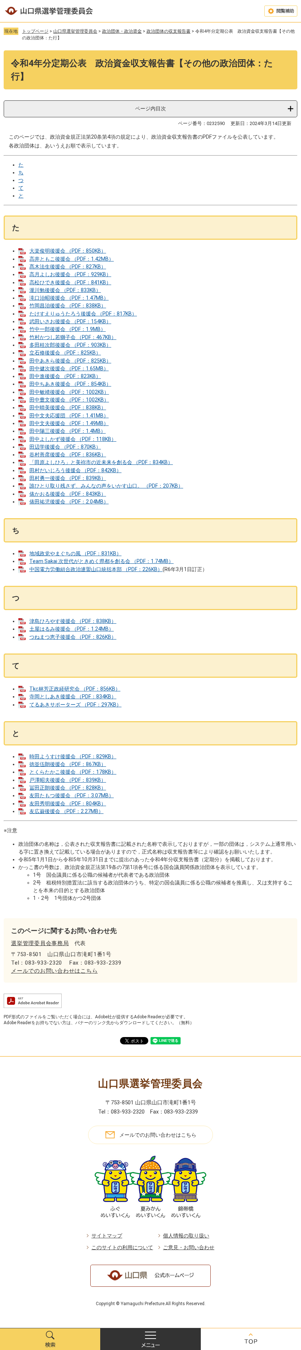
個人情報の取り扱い (186, 1236)
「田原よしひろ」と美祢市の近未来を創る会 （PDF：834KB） (101, 462)
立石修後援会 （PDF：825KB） (65, 353)
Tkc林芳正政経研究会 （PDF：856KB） (74, 689)
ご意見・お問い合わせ (188, 1247)
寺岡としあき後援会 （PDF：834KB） (72, 696)
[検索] (50, 1339)
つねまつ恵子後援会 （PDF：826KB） (72, 637)
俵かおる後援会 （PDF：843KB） (67, 494)
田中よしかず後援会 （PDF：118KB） (72, 439)
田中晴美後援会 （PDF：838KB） (67, 407)
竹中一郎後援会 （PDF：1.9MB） (67, 329)
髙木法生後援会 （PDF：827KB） (67, 267)
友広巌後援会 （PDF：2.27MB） (66, 811)
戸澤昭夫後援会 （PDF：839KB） (67, 780)
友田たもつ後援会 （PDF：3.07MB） (71, 795)
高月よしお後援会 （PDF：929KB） (70, 274)
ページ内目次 (150, 108)
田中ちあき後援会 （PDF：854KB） (70, 384)
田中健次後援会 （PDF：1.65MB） (69, 368)
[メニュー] (150, 1339)
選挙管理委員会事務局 (40, 943)
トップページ (35, 31)
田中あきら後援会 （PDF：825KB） (70, 361)
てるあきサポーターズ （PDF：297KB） (75, 705)
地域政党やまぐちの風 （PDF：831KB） (75, 553)
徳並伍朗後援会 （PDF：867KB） (67, 764)
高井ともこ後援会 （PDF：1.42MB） (71, 259)
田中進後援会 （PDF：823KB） (65, 376)
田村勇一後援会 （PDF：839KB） (67, 478)
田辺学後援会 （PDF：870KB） (65, 447)
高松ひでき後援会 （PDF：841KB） (70, 282)
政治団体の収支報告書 (168, 31)
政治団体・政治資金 (122, 31)
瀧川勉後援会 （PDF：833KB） (65, 290)
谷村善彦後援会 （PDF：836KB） (67, 454)
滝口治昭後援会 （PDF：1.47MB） (69, 298)
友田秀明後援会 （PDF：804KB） (67, 803)
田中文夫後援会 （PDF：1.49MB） (69, 423)
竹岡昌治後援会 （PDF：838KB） (67, 306)
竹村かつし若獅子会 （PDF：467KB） (72, 337)
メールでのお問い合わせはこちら (54, 971)
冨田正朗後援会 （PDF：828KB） (67, 788)
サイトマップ (106, 1236)
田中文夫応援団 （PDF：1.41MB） (69, 415)
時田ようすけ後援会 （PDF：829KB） (72, 756)
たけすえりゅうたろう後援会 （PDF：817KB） (83, 314)
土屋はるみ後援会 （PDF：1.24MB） (71, 629)
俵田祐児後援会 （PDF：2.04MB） (69, 502)
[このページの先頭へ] (251, 1339)
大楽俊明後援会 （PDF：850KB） (67, 251)
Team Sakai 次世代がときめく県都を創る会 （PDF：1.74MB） (101, 561)
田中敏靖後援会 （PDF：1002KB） (69, 392)
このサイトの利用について (122, 1247)
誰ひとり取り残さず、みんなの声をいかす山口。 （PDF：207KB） (106, 486)
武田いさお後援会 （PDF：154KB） (70, 321)
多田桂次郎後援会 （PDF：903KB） (70, 345)
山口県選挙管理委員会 (75, 31)
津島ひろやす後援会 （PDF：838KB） (72, 621)
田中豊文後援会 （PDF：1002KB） (69, 400)
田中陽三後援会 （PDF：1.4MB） (67, 431)
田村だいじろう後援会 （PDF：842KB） (75, 470)
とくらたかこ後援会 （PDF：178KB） (72, 772)
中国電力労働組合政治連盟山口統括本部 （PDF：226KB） (96, 569)
